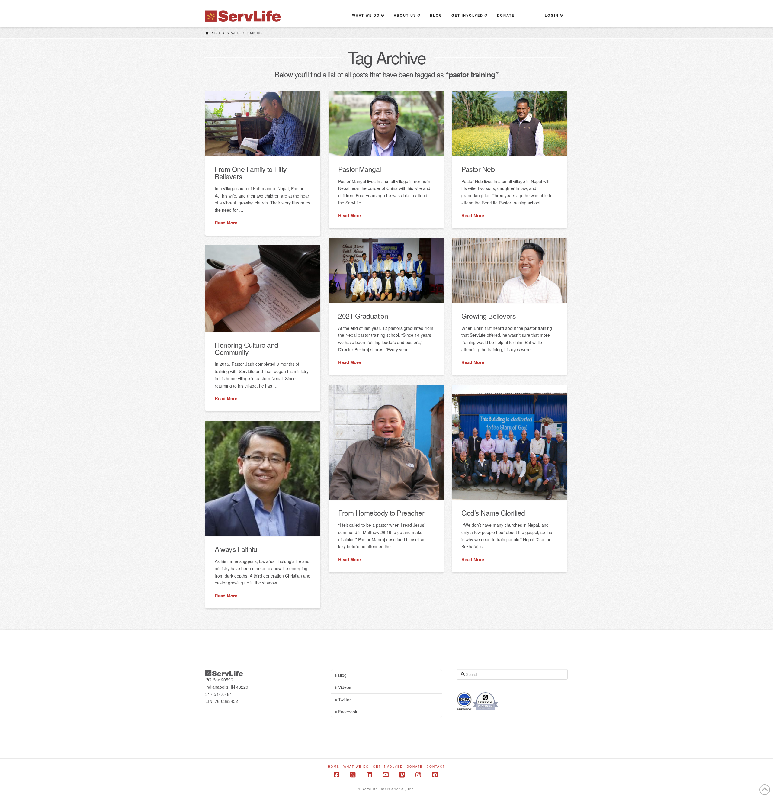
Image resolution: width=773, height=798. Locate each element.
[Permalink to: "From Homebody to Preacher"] (386, 442)
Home (333, 767)
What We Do (356, 767)
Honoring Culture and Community (246, 348)
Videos (344, 687)
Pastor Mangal (359, 169)
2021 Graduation (363, 316)
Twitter (344, 700)
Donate (415, 767)
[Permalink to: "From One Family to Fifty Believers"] (262, 123)
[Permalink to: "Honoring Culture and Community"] (262, 288)
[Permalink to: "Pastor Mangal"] (386, 123)
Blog (342, 675)
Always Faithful (236, 549)
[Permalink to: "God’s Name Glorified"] (509, 442)
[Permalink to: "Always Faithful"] (262, 478)
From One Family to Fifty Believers (251, 172)
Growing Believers (488, 316)
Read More (226, 223)
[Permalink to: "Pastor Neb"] (509, 123)
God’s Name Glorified (493, 512)
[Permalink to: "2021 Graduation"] (386, 270)
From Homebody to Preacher (381, 512)
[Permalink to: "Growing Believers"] (509, 270)
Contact (436, 767)
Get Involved (388, 767)
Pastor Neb (478, 169)
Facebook (347, 712)
